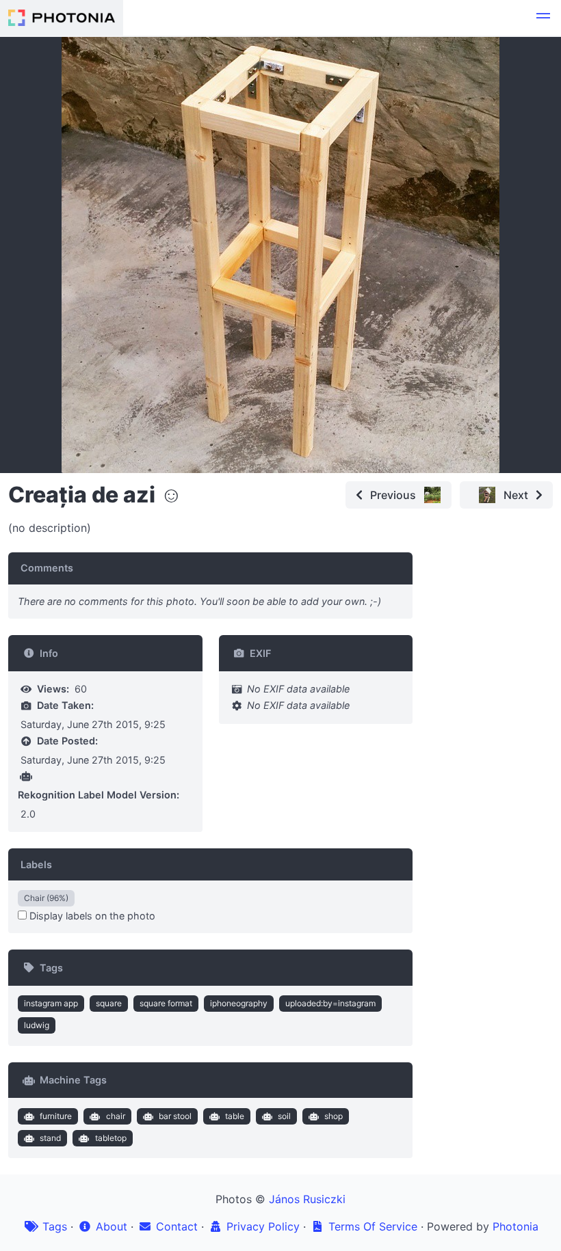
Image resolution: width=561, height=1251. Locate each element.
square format (166, 1003)
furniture (56, 1116)
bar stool (175, 1116)
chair (115, 1116)
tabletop (111, 1138)
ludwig (36, 1025)
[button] (543, 17)
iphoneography (239, 1003)
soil (284, 1116)
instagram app (51, 1003)
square (109, 1003)
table (234, 1116)
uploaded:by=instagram (330, 1003)
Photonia (515, 1226)
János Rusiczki (307, 1199)
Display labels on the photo (91, 916)
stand (50, 1138)
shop (333, 1116)
